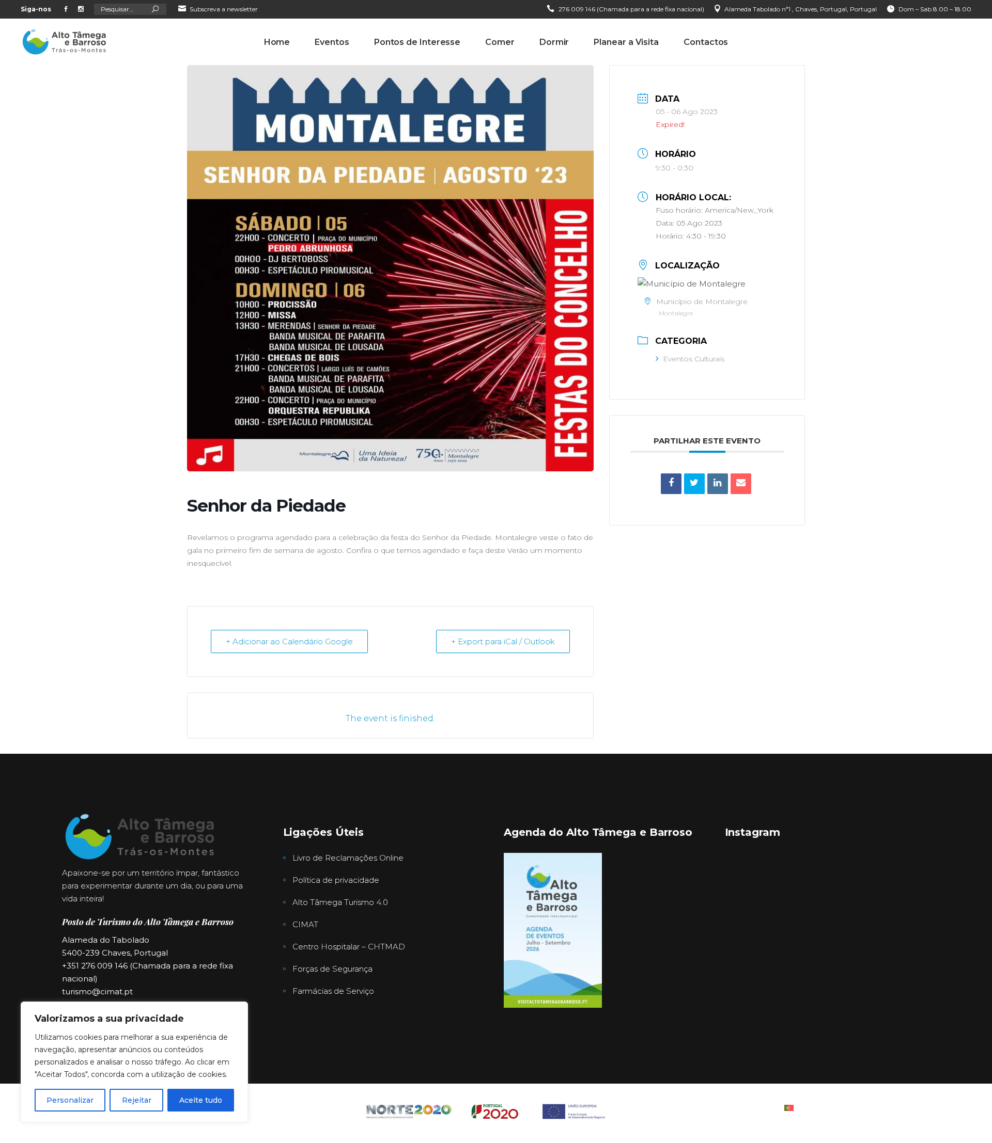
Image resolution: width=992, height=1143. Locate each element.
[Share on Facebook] (671, 483)
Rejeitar (136, 1100)
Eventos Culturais (693, 358)
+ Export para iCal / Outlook (503, 641)
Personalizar (70, 1100)
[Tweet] (694, 483)
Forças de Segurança (332, 969)
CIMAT (305, 924)
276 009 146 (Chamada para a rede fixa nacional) (631, 9)
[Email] (741, 483)
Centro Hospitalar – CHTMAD (348, 946)
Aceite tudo (200, 1100)
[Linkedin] (717, 483)
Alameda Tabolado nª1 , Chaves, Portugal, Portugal (800, 9)
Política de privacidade (335, 880)
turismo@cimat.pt (97, 991)
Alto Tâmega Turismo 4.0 (340, 902)
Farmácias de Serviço (333, 991)
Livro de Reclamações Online (348, 858)
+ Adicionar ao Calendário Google (289, 641)
